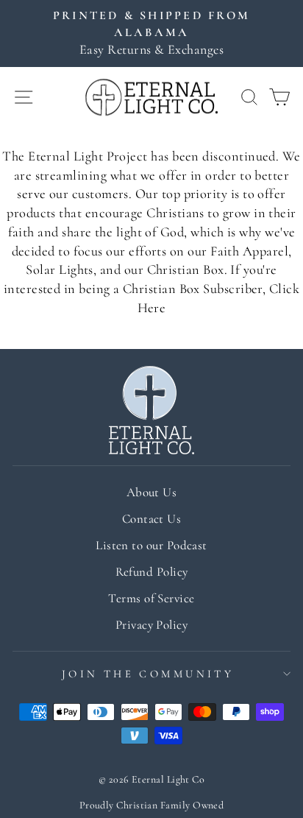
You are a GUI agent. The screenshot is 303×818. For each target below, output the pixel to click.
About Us (151, 492)
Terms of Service (151, 598)
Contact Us (152, 518)
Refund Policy (151, 571)
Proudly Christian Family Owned (151, 805)
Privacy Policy (151, 624)
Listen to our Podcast (151, 545)
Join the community (148, 673)
